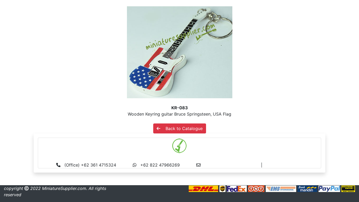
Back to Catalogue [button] (181, 128)
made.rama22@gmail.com (289, 165)
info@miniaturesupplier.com (232, 165)
